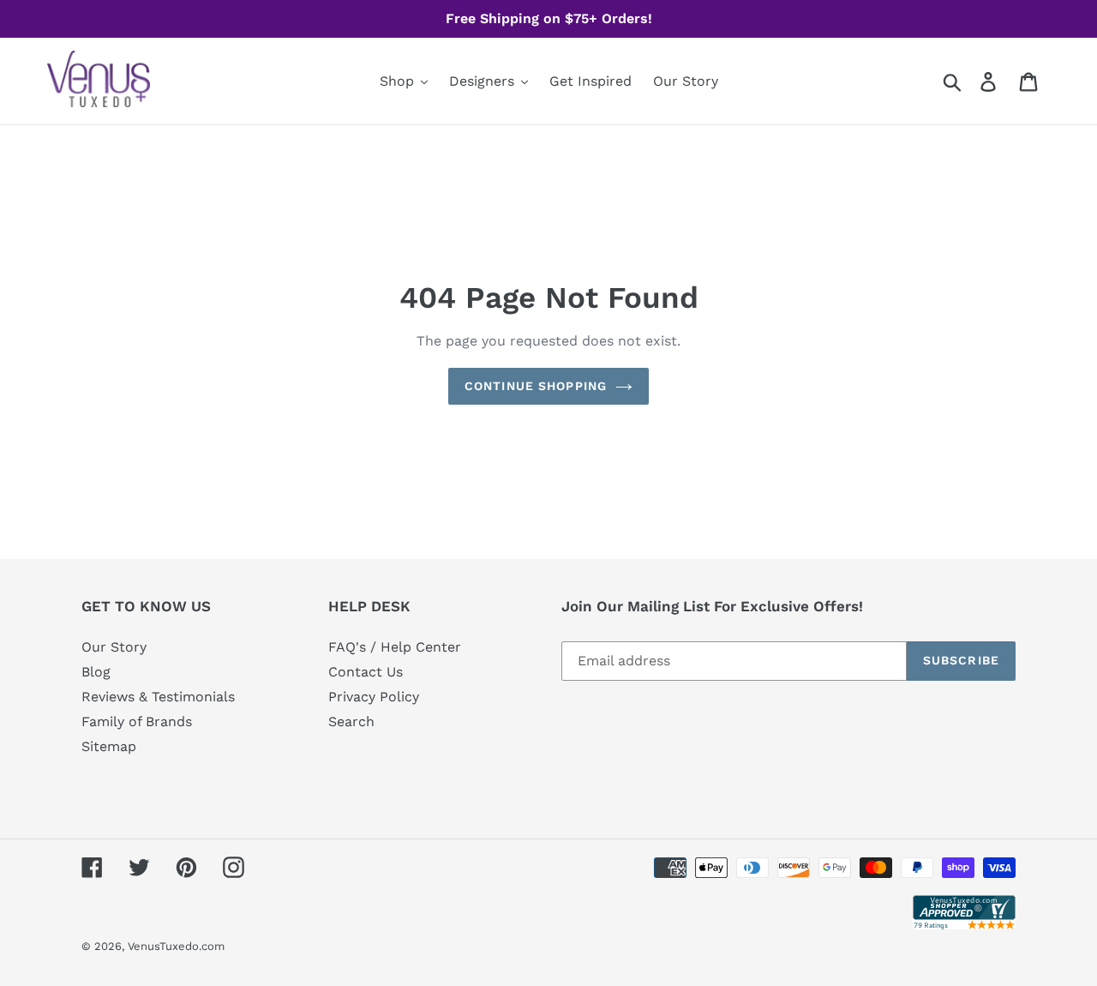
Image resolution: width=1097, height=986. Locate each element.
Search (351, 721)
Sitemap (108, 746)
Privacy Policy (373, 696)
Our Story (114, 647)
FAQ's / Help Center (394, 647)
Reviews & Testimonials (158, 696)
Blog (96, 672)
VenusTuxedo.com (176, 946)
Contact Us (365, 672)
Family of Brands (136, 721)
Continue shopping (536, 386)
